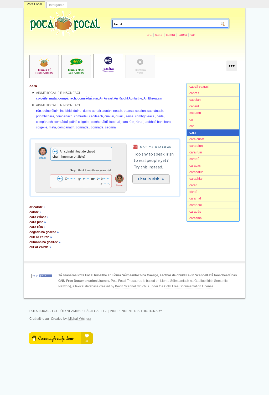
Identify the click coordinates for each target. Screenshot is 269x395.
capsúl (194, 106)
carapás (195, 211)
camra (170, 35)
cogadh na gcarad (44, 232)
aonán (107, 111)
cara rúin (195, 152)
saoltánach (155, 111)
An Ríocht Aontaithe (128, 98)
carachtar (196, 179)
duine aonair (92, 111)
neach (117, 111)
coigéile (42, 98)
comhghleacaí (145, 116)
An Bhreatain (152, 98)
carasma (195, 218)
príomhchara (45, 116)
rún (95, 98)
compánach (67, 98)
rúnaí (139, 122)
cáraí (192, 192)
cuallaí (109, 116)
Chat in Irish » (151, 178)
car (192, 35)
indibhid (66, 111)
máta (53, 98)
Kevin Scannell (196, 275)
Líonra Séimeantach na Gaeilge (135, 275)
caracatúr (196, 172)
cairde (35, 212)
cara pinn (196, 146)
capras (194, 93)
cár (191, 126)
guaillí (120, 116)
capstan (195, 100)
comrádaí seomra (103, 127)
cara (192, 132)
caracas (195, 165)
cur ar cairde (40, 247)
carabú (194, 159)
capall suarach (199, 86)
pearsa (129, 111)
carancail (196, 205)
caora (183, 35)
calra (158, 35)
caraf (192, 185)
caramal (195, 198)
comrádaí (84, 98)
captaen (195, 113)
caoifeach (96, 116)
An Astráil (106, 98)
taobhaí (114, 122)
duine (77, 111)
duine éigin (51, 111)
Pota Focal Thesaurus (126, 281)
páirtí (72, 122)
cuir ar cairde (40, 237)
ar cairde (37, 207)
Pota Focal (34, 4)
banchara (164, 122)
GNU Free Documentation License (83, 281)
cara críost (196, 139)
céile (160, 116)
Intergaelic (56, 5)
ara (149, 35)
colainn (140, 111)
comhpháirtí (99, 122)
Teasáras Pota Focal (78, 275)
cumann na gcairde (45, 242)
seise (129, 116)
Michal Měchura (79, 319)
